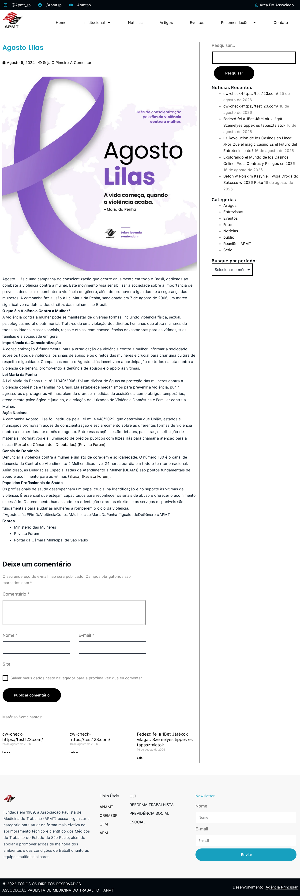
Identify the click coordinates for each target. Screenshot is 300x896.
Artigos (166, 22)
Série (227, 250)
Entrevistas (233, 211)
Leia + (6, 752)
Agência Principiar (282, 887)
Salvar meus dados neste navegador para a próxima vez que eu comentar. (77, 678)
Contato (281, 22)
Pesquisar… (223, 45)
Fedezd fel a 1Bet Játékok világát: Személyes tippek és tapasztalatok (165, 740)
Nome (10, 635)
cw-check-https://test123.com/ (250, 93)
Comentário (16, 594)
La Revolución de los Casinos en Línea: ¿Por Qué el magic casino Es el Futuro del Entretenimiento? (260, 144)
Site (7, 664)
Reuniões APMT (237, 243)
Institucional (94, 22)
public (228, 237)
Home (61, 22)
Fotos (228, 224)
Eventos (197, 22)
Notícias (135, 22)
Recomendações (235, 22)
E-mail (86, 635)
